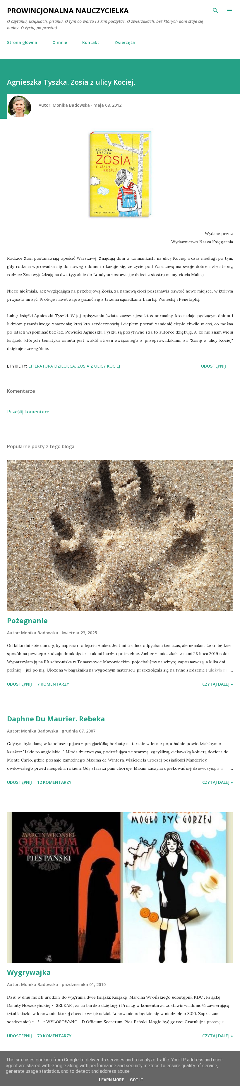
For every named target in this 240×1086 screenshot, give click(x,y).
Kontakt (90, 42)
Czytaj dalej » (217, 684)
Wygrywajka (29, 972)
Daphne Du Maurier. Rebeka (56, 718)
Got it (136, 1079)
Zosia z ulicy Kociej (98, 366)
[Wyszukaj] (215, 10)
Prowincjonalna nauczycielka (68, 10)
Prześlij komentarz (28, 411)
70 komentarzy (54, 1036)
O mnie (59, 42)
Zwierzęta (124, 42)
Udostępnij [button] (213, 366)
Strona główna (22, 42)
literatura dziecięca (51, 366)
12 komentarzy (54, 782)
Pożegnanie (27, 620)
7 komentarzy (53, 684)
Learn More (111, 1079)
